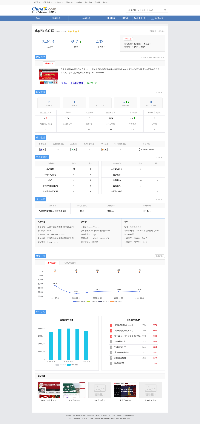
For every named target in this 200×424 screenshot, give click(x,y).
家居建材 (101, 47)
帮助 (126, 415)
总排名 (50, 47)
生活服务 (138, 44)
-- (100, 102)
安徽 (76, 47)
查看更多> (159, 92)
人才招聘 (112, 415)
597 (74, 41)
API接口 (79, 2)
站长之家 (37, 2)
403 (100, 41)
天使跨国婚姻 (120, 358)
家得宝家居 (119, 363)
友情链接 (96, 415)
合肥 (143, 47)
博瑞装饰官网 (74, 400)
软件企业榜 (139, 18)
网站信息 (128, 39)
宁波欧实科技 (120, 347)
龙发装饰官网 (99, 400)
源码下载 (69, 2)
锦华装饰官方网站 (48, 400)
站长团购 (88, 2)
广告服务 (88, 415)
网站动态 (120, 415)
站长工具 (46, 2)
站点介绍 (49, 64)
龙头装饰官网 (150, 400)
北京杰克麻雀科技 (122, 352)
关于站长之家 (71, 415)
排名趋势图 (52, 263)
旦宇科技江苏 (120, 342)
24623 (48, 41)
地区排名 (86, 18)
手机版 (131, 415)
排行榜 (125, 18)
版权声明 (104, 415)
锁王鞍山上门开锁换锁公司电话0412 (127, 337)
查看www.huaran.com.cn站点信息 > (153, 57)
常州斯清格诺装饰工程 (123, 331)
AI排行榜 (111, 18)
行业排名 (56, 18)
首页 (38, 18)
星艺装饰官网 (125, 400)
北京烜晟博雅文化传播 (123, 325)
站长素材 (58, 2)
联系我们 (80, 415)
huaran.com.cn (60, 31)
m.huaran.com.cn (147, 149)
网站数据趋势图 (69, 263)
